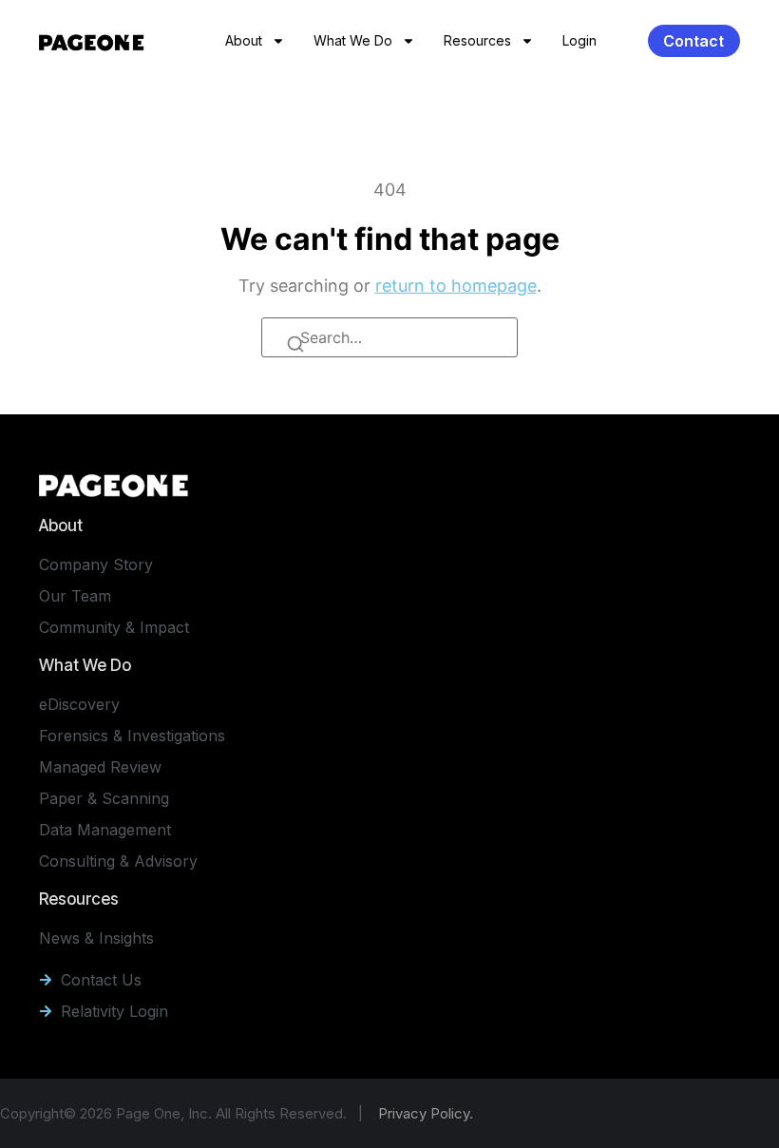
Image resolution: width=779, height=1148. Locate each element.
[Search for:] (389, 337)
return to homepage (456, 286)
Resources (477, 40)
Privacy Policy (423, 1113)
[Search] (297, 347)
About (243, 40)
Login (579, 40)
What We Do (353, 40)
